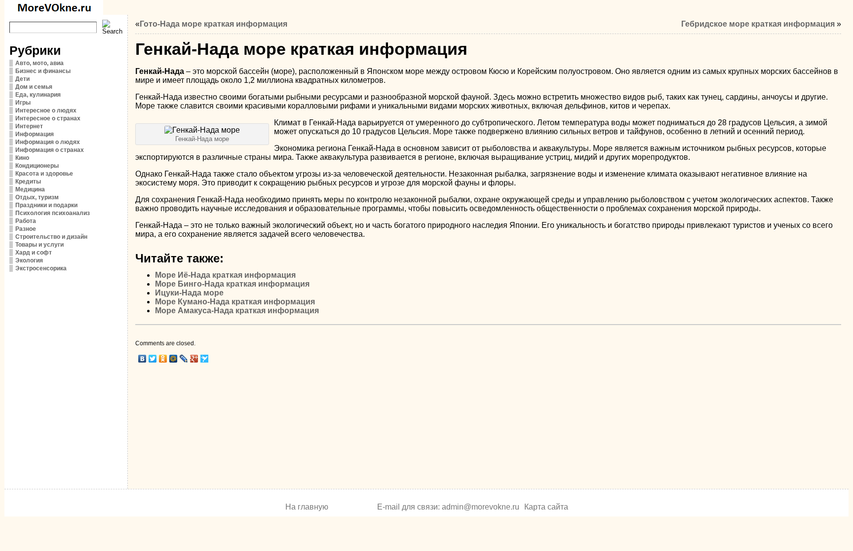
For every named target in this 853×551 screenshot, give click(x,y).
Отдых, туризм (37, 197)
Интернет (29, 126)
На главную (306, 507)
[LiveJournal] (184, 358)
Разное (25, 228)
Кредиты (28, 181)
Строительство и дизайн (51, 236)
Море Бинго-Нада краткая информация (232, 284)
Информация (34, 134)
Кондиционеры (37, 165)
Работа (25, 221)
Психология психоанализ (52, 213)
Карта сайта (546, 507)
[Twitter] (153, 358)
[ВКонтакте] (142, 358)
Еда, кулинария (38, 94)
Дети (22, 78)
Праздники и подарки (46, 205)
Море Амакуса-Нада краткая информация (237, 310)
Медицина (30, 189)
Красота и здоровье (44, 173)
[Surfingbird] (204, 358)
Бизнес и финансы (43, 71)
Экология (29, 260)
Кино (22, 157)
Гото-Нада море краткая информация (213, 24)
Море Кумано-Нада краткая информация (235, 301)
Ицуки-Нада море (189, 293)
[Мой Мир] (173, 358)
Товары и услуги (39, 244)
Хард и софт (33, 252)
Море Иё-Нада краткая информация (225, 275)
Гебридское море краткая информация (758, 24)
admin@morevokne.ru (480, 507)
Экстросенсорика (41, 268)
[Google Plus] (194, 358)
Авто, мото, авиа (39, 63)
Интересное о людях (46, 110)
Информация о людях (47, 142)
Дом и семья (33, 86)
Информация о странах (49, 150)
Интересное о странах (47, 118)
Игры (23, 102)
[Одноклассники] (163, 358)
